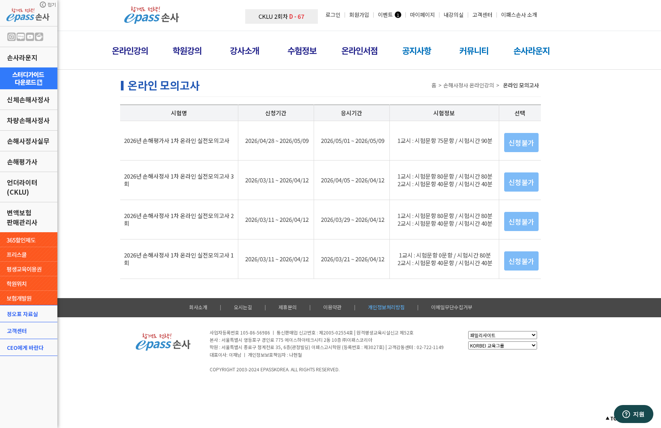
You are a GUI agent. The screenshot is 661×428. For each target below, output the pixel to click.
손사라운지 (22, 57)
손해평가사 (22, 161)
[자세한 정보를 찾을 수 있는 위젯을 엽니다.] (633, 414)
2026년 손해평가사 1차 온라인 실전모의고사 (177, 140)
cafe (39, 37)
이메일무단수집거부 (451, 307)
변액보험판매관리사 (22, 217)
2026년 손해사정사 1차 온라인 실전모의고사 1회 (179, 259)
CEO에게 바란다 (25, 347)
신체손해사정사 (28, 99)
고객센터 (17, 331)
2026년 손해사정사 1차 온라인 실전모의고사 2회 (179, 219)
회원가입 (359, 14)
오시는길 (243, 307)
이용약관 (332, 307)
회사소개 (198, 307)
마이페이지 (422, 14)
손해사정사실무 (28, 141)
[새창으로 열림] (28, 78)
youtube (30, 37)
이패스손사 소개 (519, 14)
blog (20, 37)
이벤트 (385, 14)
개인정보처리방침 (386, 307)
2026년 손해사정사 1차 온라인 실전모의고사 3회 (179, 180)
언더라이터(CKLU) (22, 187)
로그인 (333, 14)
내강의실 (454, 14)
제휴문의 (287, 307)
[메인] (152, 21)
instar (11, 37)
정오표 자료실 (22, 314)
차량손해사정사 (28, 120)
